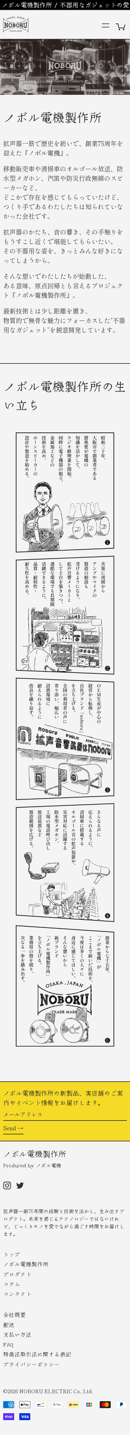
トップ (11, 1254)
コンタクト (17, 1294)
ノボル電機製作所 (34, 1153)
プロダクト (17, 1274)
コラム (11, 1284)
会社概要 (14, 1314)
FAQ (8, 1344)
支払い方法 (17, 1334)
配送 (9, 1324)
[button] (121, 24)
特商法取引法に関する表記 (37, 1354)
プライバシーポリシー (31, 1364)
